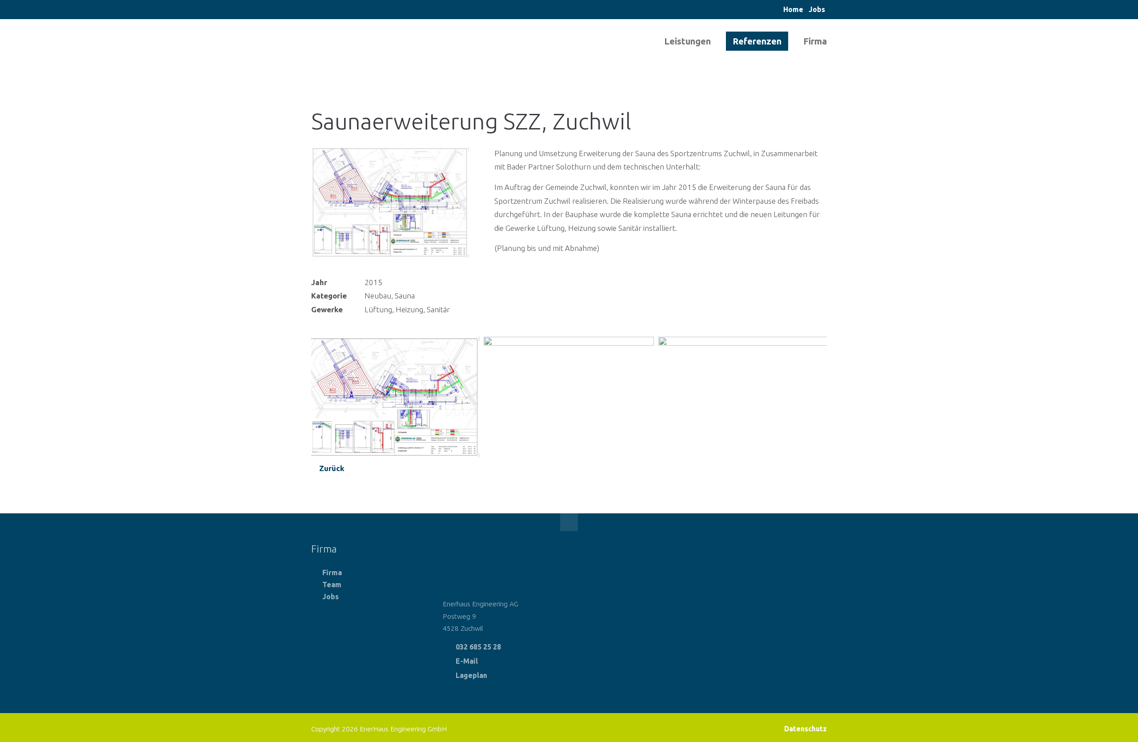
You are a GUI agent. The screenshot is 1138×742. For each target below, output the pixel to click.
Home (793, 9)
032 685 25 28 (478, 647)
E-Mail (467, 661)
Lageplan (471, 675)
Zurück (332, 468)
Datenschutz (805, 729)
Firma (332, 573)
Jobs (817, 9)
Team (331, 585)
